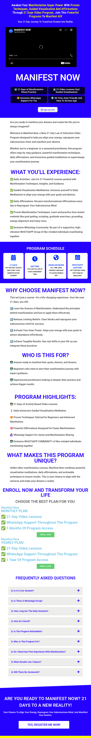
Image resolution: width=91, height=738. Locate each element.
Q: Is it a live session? (22, 590)
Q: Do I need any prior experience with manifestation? (38, 651)
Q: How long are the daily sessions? (29, 611)
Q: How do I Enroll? (20, 621)
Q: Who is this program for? (25, 641)
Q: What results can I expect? (26, 662)
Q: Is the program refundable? (26, 631)
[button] (45, 591)
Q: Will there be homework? (25, 672)
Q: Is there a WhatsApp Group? (27, 601)
